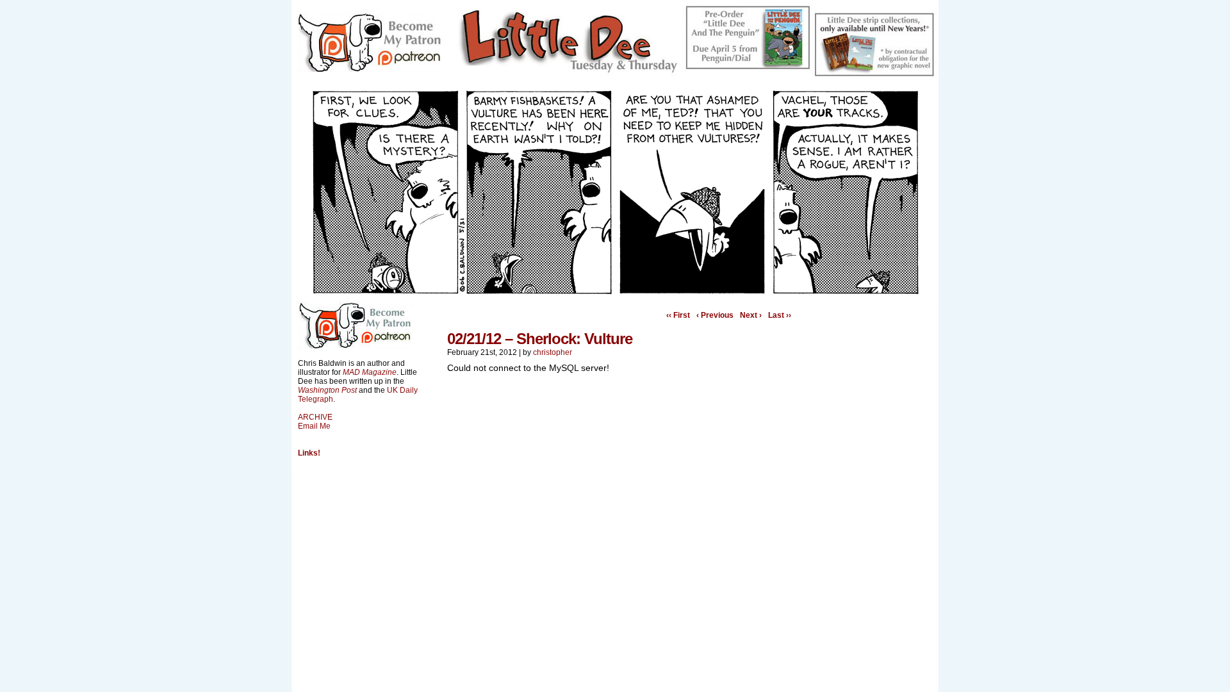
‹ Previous (715, 315)
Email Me (314, 426)
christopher (552, 352)
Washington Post (327, 390)
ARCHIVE (315, 417)
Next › (751, 315)
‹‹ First (678, 315)
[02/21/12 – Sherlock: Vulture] (615, 291)
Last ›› (779, 315)
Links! (309, 453)
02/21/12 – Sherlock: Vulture (539, 338)
